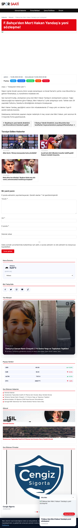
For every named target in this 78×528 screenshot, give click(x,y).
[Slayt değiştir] (35, 511)
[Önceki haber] (67, 303)
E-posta (5, 226)
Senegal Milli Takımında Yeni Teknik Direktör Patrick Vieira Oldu (24, 401)
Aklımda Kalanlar (9, 392)
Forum (61, 10)
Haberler (4, 17)
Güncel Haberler (20, 10)
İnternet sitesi (7, 234)
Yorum (5, 199)
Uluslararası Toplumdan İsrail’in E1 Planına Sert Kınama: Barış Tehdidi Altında (28, 395)
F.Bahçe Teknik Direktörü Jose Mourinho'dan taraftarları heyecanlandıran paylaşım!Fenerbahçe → (55, 124)
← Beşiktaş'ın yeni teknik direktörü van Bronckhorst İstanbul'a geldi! (16, 124)
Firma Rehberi (35, 10)
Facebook (21, 81)
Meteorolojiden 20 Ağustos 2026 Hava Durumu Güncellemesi (23, 399)
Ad (3, 218)
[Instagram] (16, 289)
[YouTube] (22, 289)
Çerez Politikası (49, 10)
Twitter (13, 81)
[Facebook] (5, 289)
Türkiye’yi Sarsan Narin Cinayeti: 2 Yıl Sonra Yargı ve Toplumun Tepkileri (26, 397)
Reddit (38, 81)
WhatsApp (30, 81)
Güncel (11, 17)
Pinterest (45, 81)
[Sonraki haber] (72, 303)
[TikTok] (28, 289)
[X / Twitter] (11, 289)
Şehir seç (8, 271)
